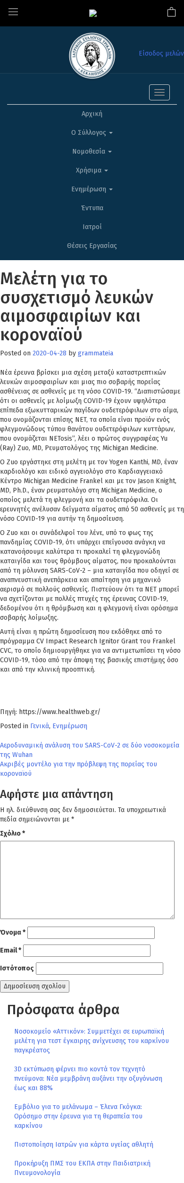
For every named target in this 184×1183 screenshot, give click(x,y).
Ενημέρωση (89, 189)
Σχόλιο (12, 834)
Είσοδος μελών (161, 53)
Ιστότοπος (17, 968)
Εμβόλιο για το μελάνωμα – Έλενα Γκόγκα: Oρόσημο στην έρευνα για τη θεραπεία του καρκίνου (78, 1116)
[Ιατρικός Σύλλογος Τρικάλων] (93, 13)
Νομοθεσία (89, 152)
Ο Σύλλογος (89, 133)
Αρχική (92, 114)
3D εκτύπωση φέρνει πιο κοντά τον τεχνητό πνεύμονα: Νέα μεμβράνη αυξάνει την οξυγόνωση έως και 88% (88, 1078)
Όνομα (12, 932)
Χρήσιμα (89, 170)
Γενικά (39, 726)
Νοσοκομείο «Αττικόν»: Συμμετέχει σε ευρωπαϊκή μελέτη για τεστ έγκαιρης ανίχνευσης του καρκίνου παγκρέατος (91, 1040)
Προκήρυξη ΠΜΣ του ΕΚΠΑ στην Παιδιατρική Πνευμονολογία (82, 1168)
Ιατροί (92, 227)
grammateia (95, 353)
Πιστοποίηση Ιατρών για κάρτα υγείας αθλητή (83, 1145)
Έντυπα (92, 208)
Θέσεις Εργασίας (92, 246)
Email (10, 950)
